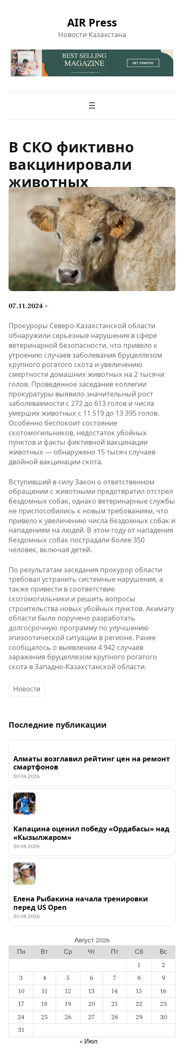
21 (114, 1004)
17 (21, 1004)
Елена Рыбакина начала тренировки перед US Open (80, 903)
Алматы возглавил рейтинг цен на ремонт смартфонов (91, 763)
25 (44, 1017)
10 (21, 991)
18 (44, 1004)
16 (163, 991)
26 (68, 1017)
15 (139, 991)
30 (163, 1017)
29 (139, 1017)
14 (114, 991)
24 (21, 1017)
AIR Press (92, 22)
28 (114, 1017)
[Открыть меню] (92, 105)
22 (139, 1004)
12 (68, 991)
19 (68, 1004)
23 (163, 1004)
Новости (26, 689)
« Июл (89, 1042)
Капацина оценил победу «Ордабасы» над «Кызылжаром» (91, 833)
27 (91, 1017)
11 (44, 991)
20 (91, 1004)
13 (91, 991)
